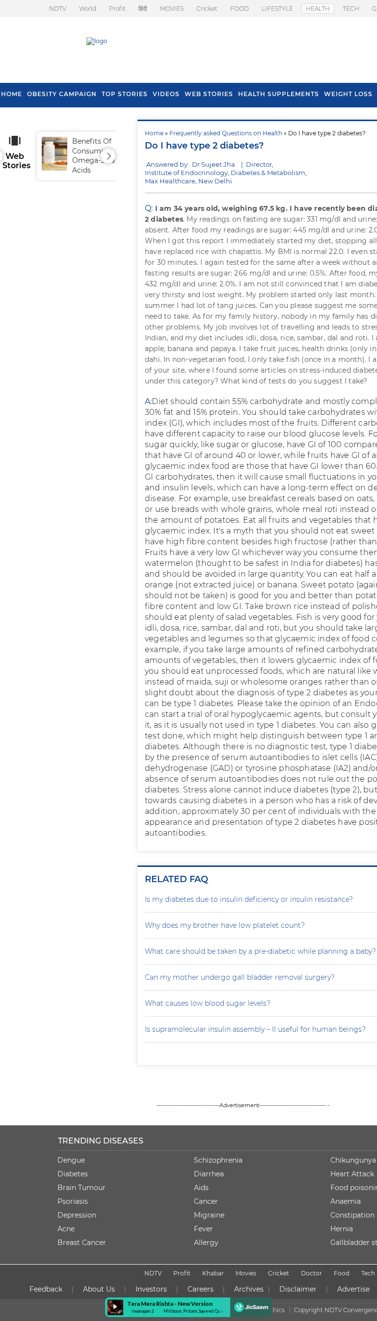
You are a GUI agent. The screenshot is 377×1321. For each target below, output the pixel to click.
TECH (351, 8)
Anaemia (345, 1201)
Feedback (45, 1289)
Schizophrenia (218, 1160)
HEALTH (318, 8)
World (87, 8)
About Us (99, 1289)
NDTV (57, 8)
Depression (76, 1215)
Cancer (206, 1201)
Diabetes (72, 1173)
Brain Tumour (81, 1187)
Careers (201, 1289)
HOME (11, 94)
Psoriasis (72, 1201)
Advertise (353, 1289)
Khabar (213, 1273)
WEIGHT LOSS (348, 94)
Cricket (206, 8)
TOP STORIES (125, 94)
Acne (66, 1228)
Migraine (209, 1215)
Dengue (71, 1160)
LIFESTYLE (277, 8)
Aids (201, 1187)
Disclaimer (298, 1289)
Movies (246, 1273)
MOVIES (172, 8)
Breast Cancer (81, 1242)
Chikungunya (353, 1160)
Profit (117, 8)
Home (154, 133)
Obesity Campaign (62, 94)
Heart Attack (352, 1173)
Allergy (206, 1242)
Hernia (341, 1228)
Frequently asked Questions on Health (225, 133)
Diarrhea (209, 1173)
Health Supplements (278, 94)
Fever (203, 1228)
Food (342, 1273)
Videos (166, 94)
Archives (249, 1289)
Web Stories (209, 94)
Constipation (352, 1215)
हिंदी (142, 8)
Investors (151, 1289)
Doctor (311, 1273)
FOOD (239, 8)
